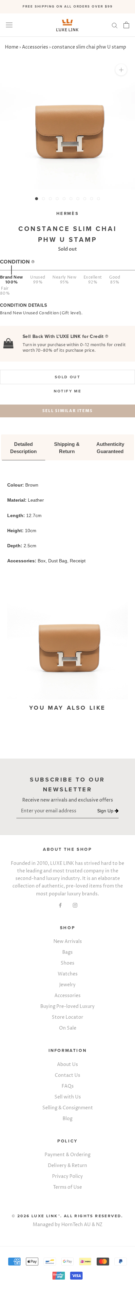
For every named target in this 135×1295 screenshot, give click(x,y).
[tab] (23, 448)
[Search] (115, 25)
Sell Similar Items (67, 410)
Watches (68, 974)
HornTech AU (76, 1225)
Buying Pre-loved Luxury (67, 1006)
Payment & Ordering (67, 1155)
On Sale (67, 1028)
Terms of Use (67, 1187)
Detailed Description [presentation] (23, 447)
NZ (99, 1225)
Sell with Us (67, 1097)
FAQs (68, 1086)
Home (11, 47)
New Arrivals (67, 941)
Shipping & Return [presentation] (67, 447)
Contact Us (67, 1075)
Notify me (68, 391)
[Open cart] (126, 25)
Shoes (67, 963)
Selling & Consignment (67, 1108)
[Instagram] (75, 905)
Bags (67, 952)
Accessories (35, 47)
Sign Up (106, 811)
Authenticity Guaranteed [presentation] (110, 447)
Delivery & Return (67, 1165)
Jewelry (67, 985)
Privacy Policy (67, 1176)
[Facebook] (60, 905)
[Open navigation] (9, 25)
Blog (67, 1119)
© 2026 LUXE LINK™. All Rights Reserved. (67, 1216)
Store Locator (67, 1017)
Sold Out (67, 377)
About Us (67, 1064)
